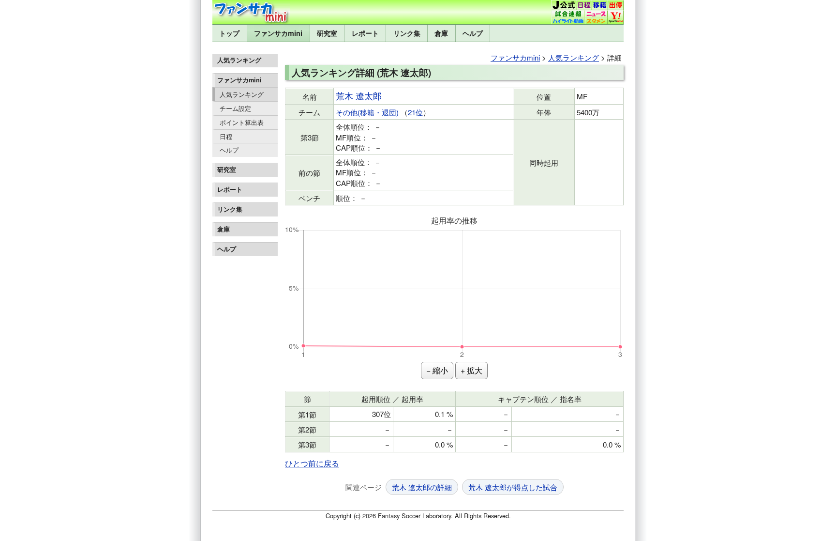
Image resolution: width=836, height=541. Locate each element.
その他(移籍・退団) (367, 112)
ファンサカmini (278, 33)
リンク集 (406, 33)
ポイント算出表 (242, 122)
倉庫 (441, 33)
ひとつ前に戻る (312, 463)
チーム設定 (235, 108)
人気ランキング (242, 94)
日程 (226, 136)
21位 (415, 112)
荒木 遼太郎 (359, 96)
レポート (365, 33)
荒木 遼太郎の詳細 (422, 487)
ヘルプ (473, 33)
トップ (229, 33)
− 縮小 (437, 370)
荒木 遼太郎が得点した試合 (512, 487)
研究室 (327, 33)
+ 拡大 (471, 370)
